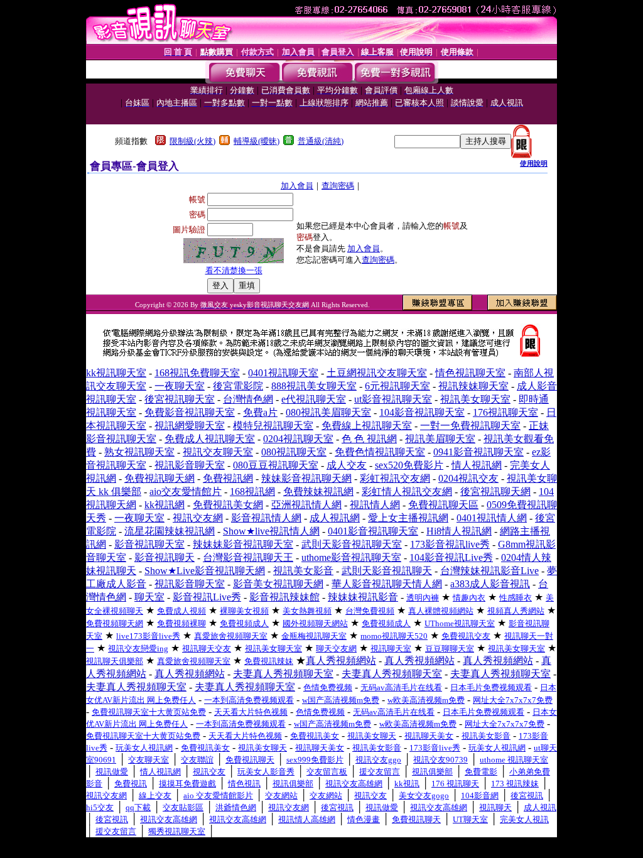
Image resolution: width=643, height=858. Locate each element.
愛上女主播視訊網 (408, 518)
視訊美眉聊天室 (440, 438)
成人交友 (347, 465)
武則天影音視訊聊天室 (351, 544)
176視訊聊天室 (505, 412)
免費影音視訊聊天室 (189, 412)
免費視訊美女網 (228, 504)
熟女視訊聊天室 (139, 452)
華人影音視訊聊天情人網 (387, 583)
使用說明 (534, 163)
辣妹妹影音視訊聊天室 (243, 544)
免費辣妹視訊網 (318, 491)
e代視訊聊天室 (313, 399)
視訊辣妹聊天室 (473, 386)
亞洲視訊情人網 (306, 504)
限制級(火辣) (192, 141)
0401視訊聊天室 (283, 372)
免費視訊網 (228, 478)
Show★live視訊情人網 (271, 531)
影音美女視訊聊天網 (278, 583)
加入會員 (297, 185)
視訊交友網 (198, 518)
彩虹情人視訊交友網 (407, 491)
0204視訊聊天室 (298, 438)
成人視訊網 (335, 518)
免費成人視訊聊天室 (210, 438)
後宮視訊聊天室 (179, 399)
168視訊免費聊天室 (197, 372)
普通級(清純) (320, 141)
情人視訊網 (476, 465)
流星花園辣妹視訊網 (169, 531)
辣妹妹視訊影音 (363, 597)
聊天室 (149, 597)
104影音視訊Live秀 (451, 557)
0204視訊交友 (468, 478)
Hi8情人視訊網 (459, 531)
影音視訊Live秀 (207, 597)
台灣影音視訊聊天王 (248, 557)
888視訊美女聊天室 (314, 386)
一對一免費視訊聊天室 (470, 425)
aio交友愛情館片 (185, 491)
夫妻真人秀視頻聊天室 (283, 673)
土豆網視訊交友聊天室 (377, 372)
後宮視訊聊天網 (495, 491)
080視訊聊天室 (294, 452)
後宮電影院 (238, 386)
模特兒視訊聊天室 (273, 425)
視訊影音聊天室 (189, 465)
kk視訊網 (164, 504)
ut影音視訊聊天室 (393, 399)
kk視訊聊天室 (116, 372)
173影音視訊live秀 (450, 544)
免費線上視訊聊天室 (367, 425)
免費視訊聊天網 (159, 478)
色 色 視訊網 (369, 438)
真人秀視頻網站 (341, 660)
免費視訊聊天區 (443, 504)
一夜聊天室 (179, 386)
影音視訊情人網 (266, 518)
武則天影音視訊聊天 (387, 570)
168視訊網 (252, 491)
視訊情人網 (375, 504)
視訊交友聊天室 (218, 452)
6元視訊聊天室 (397, 386)
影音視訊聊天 (164, 557)
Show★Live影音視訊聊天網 (204, 570)
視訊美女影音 (303, 570)
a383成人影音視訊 (490, 583)
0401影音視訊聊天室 (373, 531)
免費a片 (260, 412)
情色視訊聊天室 (470, 372)
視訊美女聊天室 (475, 399)
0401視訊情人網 (492, 518)
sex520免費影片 (409, 465)
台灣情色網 (248, 399)
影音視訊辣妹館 (284, 597)
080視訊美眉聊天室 (328, 412)
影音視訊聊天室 (149, 544)
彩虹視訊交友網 (395, 478)
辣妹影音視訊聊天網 (306, 478)
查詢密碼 (338, 185)
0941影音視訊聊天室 (478, 452)
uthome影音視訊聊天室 (351, 557)
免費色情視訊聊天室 (380, 452)
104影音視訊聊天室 (422, 412)
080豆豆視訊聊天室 (275, 465)
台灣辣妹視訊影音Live (489, 570)
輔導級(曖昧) (256, 141)
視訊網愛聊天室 (189, 425)
